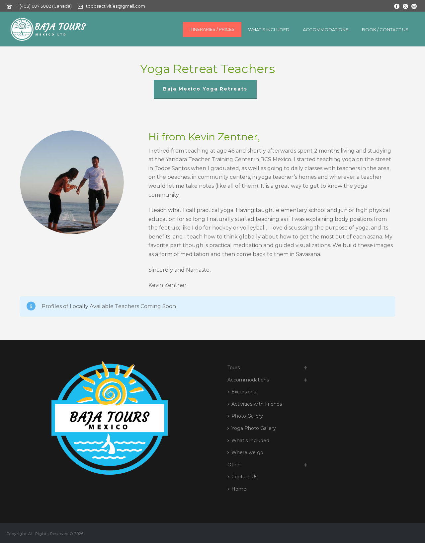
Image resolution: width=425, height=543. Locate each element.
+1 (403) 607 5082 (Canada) (44, 6)
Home (238, 489)
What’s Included (269, 29)
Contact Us (244, 477)
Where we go (247, 452)
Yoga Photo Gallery (253, 428)
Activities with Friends (256, 404)
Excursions (243, 392)
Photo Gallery (247, 416)
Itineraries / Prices (212, 29)
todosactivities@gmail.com (115, 6)
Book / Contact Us (385, 29)
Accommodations (326, 29)
